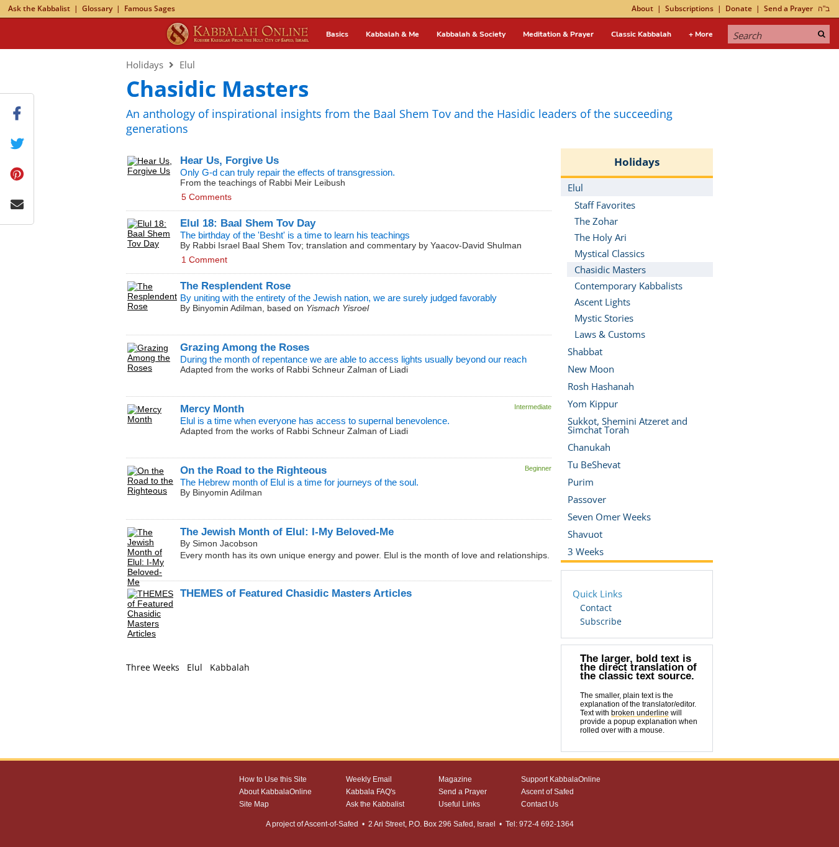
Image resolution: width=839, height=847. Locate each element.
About (642, 8)
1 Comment (204, 260)
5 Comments (206, 197)
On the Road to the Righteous (253, 470)
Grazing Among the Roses (244, 347)
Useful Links (459, 804)
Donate (738, 8)
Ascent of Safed (547, 791)
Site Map (254, 804)
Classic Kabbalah (641, 34)
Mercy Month (212, 409)
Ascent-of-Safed (331, 824)
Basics (337, 34)
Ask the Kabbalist (39, 8)
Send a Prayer (788, 8)
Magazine (455, 779)
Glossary (97, 8)
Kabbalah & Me (392, 34)
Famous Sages (149, 8)
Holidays (144, 64)
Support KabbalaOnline (561, 779)
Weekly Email (369, 779)
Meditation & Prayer (558, 34)
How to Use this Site (273, 779)
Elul (187, 64)
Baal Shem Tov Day (247, 223)
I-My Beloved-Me (287, 532)
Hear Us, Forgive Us (229, 160)
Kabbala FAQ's (371, 791)
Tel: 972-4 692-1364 (540, 824)
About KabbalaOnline (275, 791)
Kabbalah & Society (471, 34)
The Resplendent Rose (235, 286)
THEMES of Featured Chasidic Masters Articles (296, 593)
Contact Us (539, 804)
